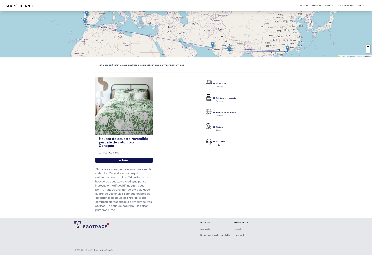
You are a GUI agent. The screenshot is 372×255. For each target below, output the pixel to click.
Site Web (205, 229)
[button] (229, 49)
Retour (329, 5)
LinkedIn (238, 229)
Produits (316, 5)
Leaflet (343, 56)
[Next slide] (144, 106)
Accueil (303, 5)
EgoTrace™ (87, 250)
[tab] (99, 130)
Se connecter (345, 5)
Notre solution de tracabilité (215, 235)
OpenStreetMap (355, 56)
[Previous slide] (100, 106)
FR (359, 5)
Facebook (239, 235)
